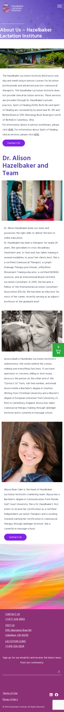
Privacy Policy (10, 699)
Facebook (56, 695)
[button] (58, 350)
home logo (12, 7)
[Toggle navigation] (59, 6)
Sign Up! (58, 671)
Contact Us (13, 143)
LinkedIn (51, 695)
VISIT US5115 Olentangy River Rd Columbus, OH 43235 (18, 630)
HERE (10, 129)
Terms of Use (10, 693)
